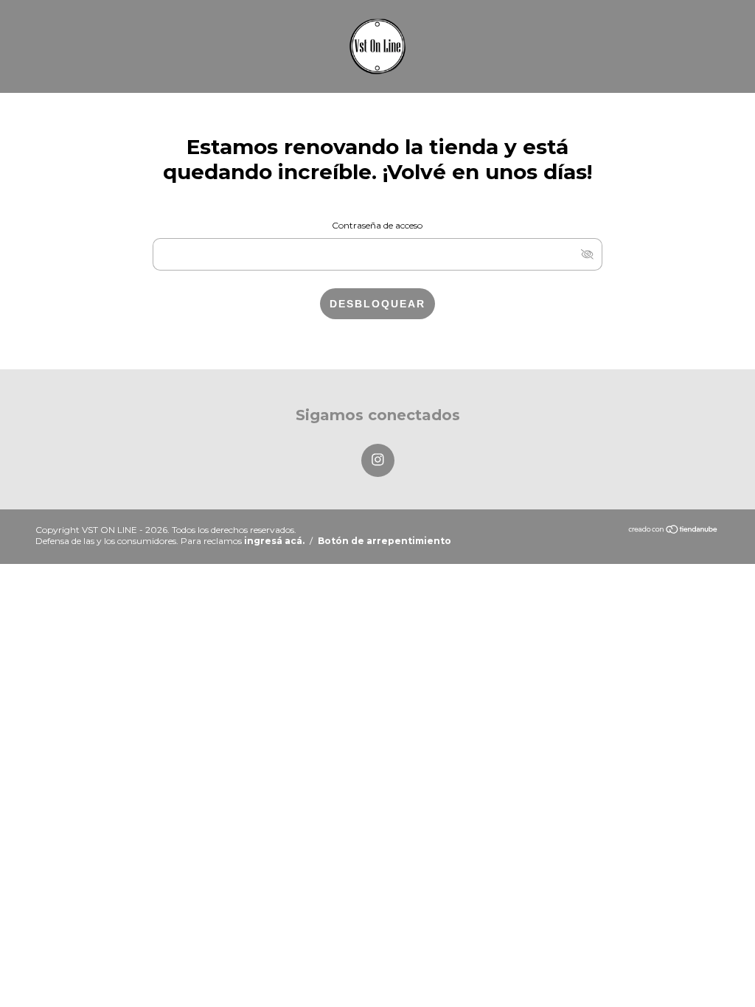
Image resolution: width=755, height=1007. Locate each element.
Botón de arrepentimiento (384, 540)
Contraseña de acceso (377, 225)
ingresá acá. (274, 540)
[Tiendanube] (673, 530)
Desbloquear (377, 304)
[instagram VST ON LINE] (377, 460)
